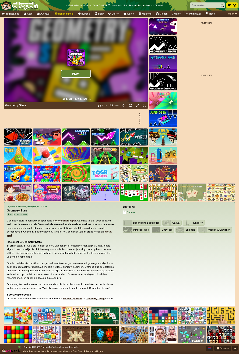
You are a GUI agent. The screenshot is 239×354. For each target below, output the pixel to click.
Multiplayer (195, 13)
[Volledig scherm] (144, 105)
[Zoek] (222, 5)
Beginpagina (12, 13)
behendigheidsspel (64, 220)
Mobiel (177, 13)
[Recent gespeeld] (235, 5)
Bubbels (85, 13)
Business (224, 348)
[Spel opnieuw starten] (130, 105)
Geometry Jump (95, 298)
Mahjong (147, 13)
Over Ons (77, 351)
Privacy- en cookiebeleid (58, 351)
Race (212, 13)
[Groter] (137, 105)
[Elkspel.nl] (19, 5)
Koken (130, 13)
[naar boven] (235, 348)
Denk (101, 13)
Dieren (115, 13)
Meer (231, 13)
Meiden (163, 13)
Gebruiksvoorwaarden (33, 351)
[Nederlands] (209, 348)
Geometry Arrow (72, 298)
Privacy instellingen (93, 351)
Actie (30, 13)
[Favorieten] (229, 5)
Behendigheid (65, 13)
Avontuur (45, 13)
